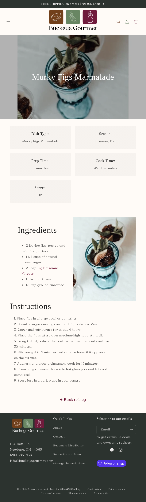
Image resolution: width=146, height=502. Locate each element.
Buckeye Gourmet (38, 489)
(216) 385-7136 (21, 455)
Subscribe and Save (67, 454)
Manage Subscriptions (69, 463)
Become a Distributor (68, 445)
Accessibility (101, 493)
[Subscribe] (131, 429)
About (57, 428)
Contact (59, 436)
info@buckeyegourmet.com (32, 461)
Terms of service (51, 493)
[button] (8, 21)
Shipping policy (77, 493)
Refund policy (93, 489)
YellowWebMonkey (70, 489)
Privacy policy (117, 489)
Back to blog (75, 399)
